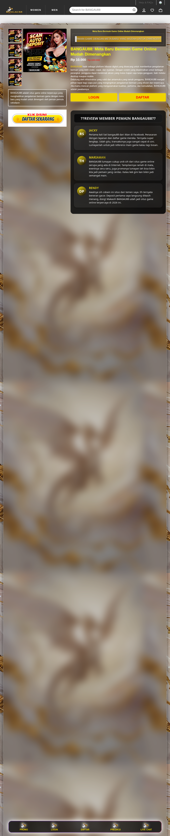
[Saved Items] (152, 10)
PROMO (24, 829)
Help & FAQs (146, 2)
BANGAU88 (76, 66)
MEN (55, 10)
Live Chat (146, 829)
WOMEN (35, 10)
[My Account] (144, 10)
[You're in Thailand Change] (160, 2)
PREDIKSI (115, 829)
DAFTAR (142, 97)
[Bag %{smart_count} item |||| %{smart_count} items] (160, 10)
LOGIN (93, 97)
